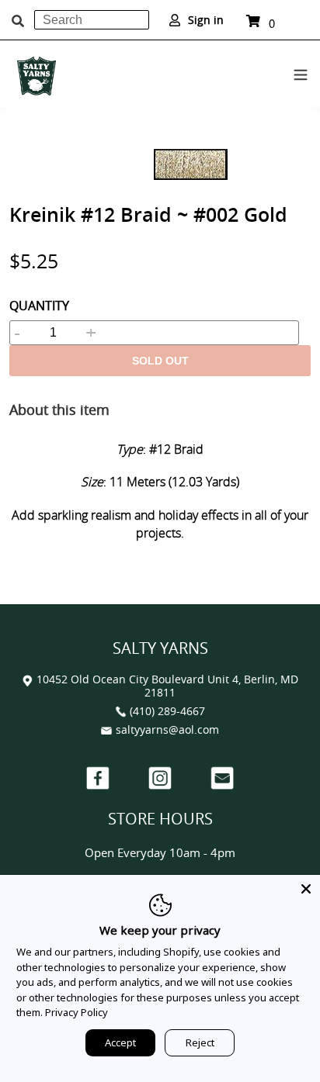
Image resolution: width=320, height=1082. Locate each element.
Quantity (39, 305)
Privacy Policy (76, 1012)
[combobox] (91, 19)
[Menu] (300, 72)
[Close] (306, 889)
